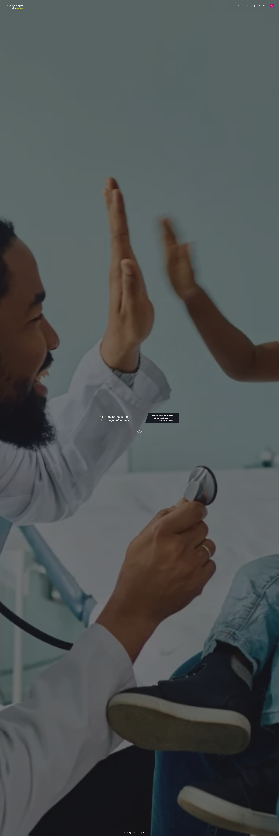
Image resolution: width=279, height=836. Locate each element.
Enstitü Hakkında (250, 5)
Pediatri (136, 833)
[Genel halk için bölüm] (272, 5)
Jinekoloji (143, 833)
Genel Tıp (151, 833)
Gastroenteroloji (126, 833)
